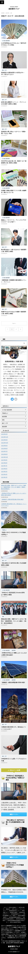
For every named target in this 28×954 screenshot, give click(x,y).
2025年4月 (4, 434)
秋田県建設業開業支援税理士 (15, 917)
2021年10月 (4, 457)
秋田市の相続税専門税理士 (15, 922)
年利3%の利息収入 (13, 907)
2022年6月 (4, 454)
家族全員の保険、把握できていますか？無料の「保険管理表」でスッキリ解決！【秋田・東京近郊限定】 (13, 487)
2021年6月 (4, 468)
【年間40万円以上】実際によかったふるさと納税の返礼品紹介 (13, 494)
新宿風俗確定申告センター (14, 910)
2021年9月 (4, 460)
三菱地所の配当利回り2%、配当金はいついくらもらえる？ (14, 504)
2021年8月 (4, 463)
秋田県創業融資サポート (16, 914)
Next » (14, 323)
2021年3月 (4, 477)
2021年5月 (4, 471)
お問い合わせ (14, 909)
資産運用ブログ (14, 9)
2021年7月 (4, 466)
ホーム (5, 907)
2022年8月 (4, 448)
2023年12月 (4, 437)
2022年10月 (4, 443)
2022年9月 (4, 445)
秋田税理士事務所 (13, 912)
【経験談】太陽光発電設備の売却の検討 (12, 499)
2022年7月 (4, 451)
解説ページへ (14, 814)
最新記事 (8, 909)
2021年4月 (4, 474)
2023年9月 (4, 440)
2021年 (7, 13)
